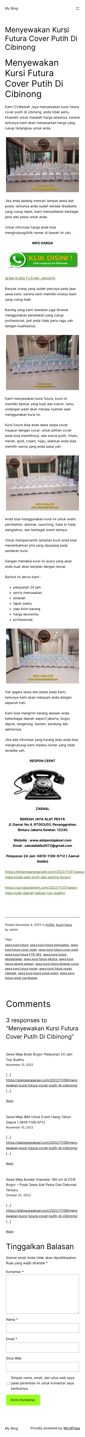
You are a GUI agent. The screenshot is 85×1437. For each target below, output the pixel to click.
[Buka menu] (77, 8)
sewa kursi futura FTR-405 (23, 954)
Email (11, 1339)
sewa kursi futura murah (21, 968)
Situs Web (13, 1358)
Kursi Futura (64, 924)
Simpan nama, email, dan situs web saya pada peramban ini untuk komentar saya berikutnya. (42, 1383)
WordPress (71, 1428)
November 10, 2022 (19, 1064)
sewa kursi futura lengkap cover (57, 963)
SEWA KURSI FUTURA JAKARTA (30, 278)
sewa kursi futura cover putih (58, 949)
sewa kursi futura (16, 945)
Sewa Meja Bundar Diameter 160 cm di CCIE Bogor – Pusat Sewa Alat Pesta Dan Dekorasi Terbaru (41, 1184)
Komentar (15, 1272)
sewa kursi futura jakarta (40, 959)
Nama (12, 1319)
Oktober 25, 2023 (18, 1195)
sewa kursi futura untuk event (38, 973)
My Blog (11, 8)
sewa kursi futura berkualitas (49, 945)
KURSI (50, 924)
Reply (10, 1101)
